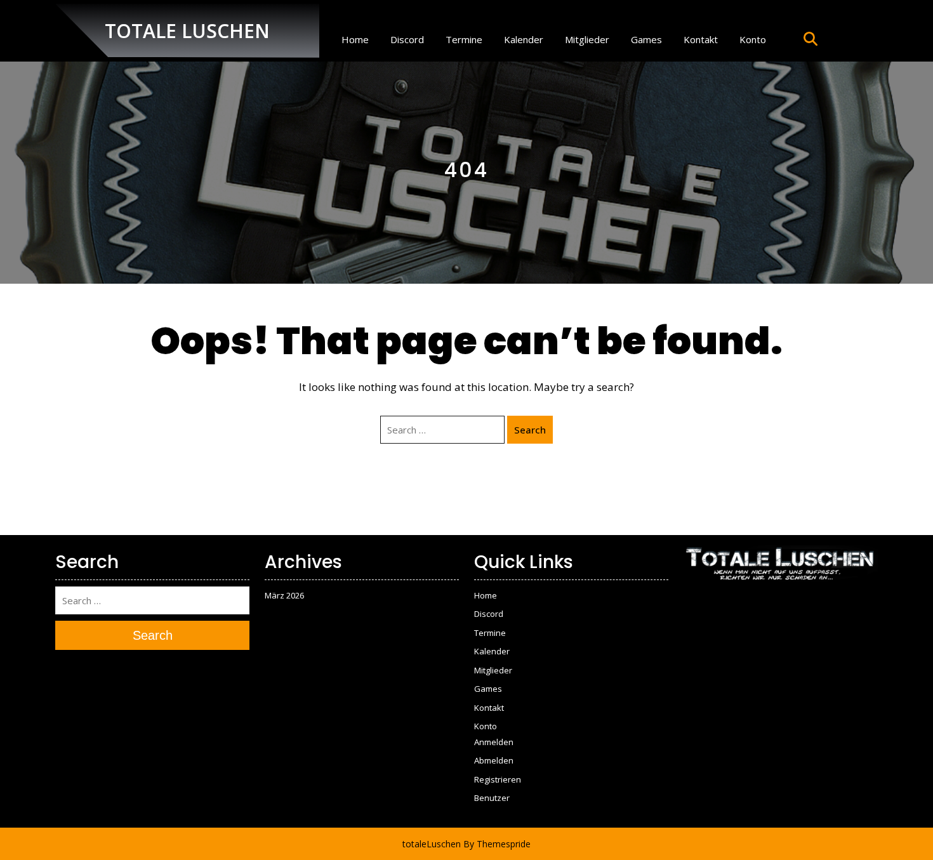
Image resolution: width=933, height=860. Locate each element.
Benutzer (492, 798)
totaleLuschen (431, 844)
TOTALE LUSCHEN (187, 31)
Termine (464, 39)
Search (530, 429)
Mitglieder (587, 39)
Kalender (523, 39)
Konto (752, 39)
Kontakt (701, 39)
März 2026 (284, 595)
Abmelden (493, 760)
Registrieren (497, 779)
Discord (407, 39)
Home (355, 39)
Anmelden (493, 742)
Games (646, 39)
